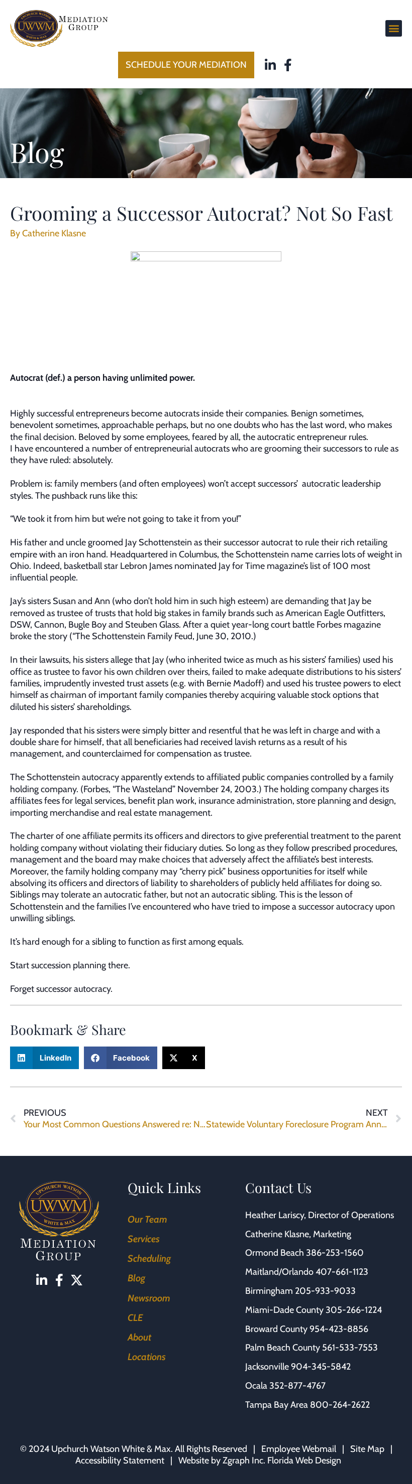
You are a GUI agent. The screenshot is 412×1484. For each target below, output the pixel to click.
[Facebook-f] (288, 65)
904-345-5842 (321, 1366)
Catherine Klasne (277, 1234)
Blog (136, 1278)
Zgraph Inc (243, 1460)
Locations (147, 1357)
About (139, 1337)
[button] (393, 28)
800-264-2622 (340, 1404)
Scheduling (149, 1258)
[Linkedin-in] (270, 65)
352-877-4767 (297, 1385)
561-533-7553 (350, 1347)
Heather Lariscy (274, 1215)
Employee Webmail (298, 1448)
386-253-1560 (335, 1252)
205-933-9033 (325, 1290)
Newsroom (149, 1298)
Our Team (147, 1219)
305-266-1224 (354, 1309)
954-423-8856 (339, 1328)
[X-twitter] (76, 1280)
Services (144, 1239)
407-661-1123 (342, 1271)
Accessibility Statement (119, 1460)
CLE (135, 1317)
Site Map (367, 1448)
